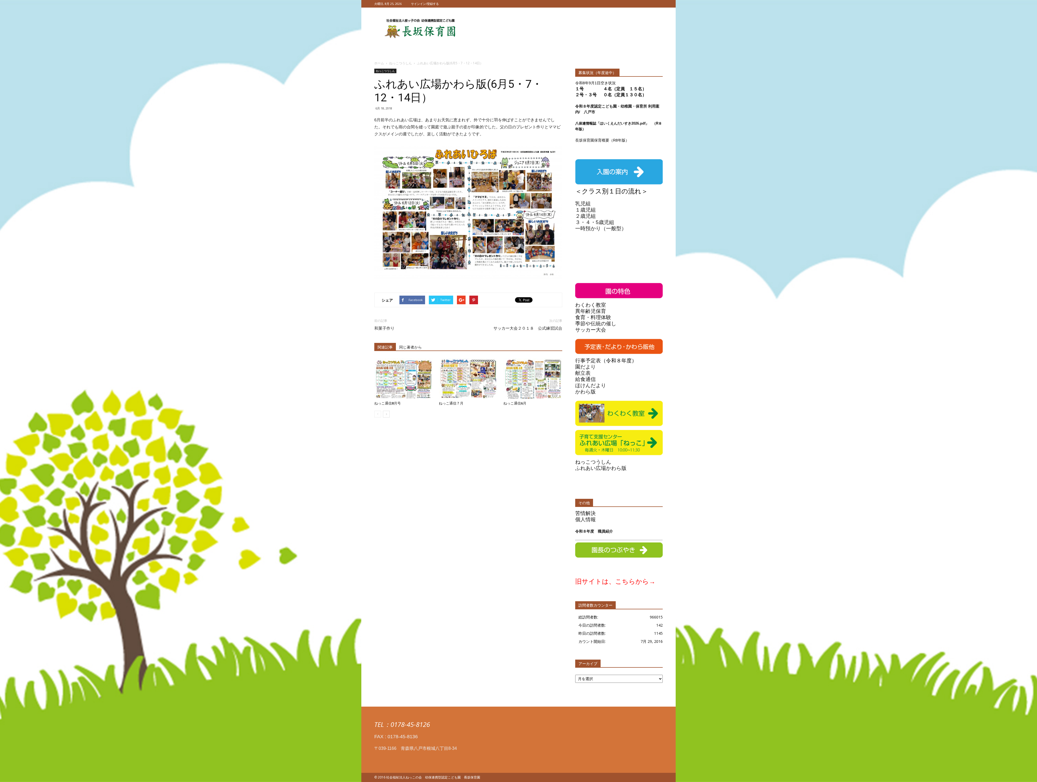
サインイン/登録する (425, 4)
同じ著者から (410, 347)
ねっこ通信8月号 (387, 403)
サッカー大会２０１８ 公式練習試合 (527, 328)
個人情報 (585, 519)
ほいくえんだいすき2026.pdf (622, 123)
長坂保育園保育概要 (592, 140)
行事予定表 (588, 360)
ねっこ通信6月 (514, 403)
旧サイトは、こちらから (612, 581)
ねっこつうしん (385, 71)
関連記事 (385, 347)
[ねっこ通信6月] (532, 378)
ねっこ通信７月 (451, 403)
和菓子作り (384, 328)
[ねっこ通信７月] (468, 378)
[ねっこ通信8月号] (403, 378)
